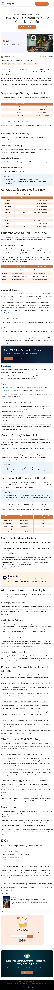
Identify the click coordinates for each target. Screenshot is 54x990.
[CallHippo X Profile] (26, 988)
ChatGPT (4, 63)
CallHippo (5, 328)
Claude (19, 63)
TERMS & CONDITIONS (36, 983)
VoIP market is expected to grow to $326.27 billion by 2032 (24, 769)
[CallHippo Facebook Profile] (23, 988)
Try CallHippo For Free (27, 27)
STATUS (9, 983)
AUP (15, 983)
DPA (12, 983)
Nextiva (5, 384)
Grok (36, 63)
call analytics (17, 338)
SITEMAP (44, 983)
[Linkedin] (2, 911)
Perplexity (12, 63)
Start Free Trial (27, 972)
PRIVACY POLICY (26, 983)
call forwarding (25, 338)
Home (15, 14)
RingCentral (7, 366)
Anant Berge (11, 56)
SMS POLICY (19, 983)
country (18, 14)
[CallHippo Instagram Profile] (29, 988)
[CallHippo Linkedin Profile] (32, 988)
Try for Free (8, 358)
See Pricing (19, 358)
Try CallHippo (42, 3)
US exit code (18, 125)
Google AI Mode (28, 63)
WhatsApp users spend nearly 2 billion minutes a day (25, 789)
